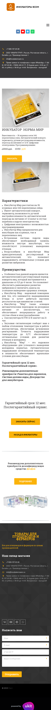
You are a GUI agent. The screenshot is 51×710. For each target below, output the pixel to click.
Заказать (12, 158)
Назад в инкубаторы (25, 434)
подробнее (25, 481)
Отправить (12, 674)
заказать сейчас (25, 421)
